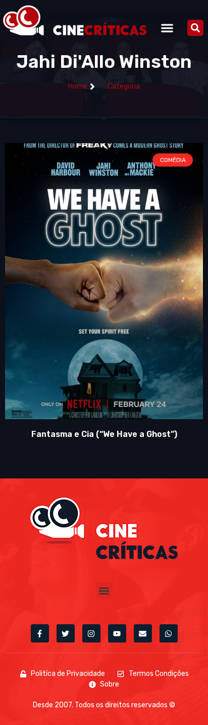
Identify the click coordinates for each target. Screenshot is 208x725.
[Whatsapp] (169, 633)
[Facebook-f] (40, 633)
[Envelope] (143, 633)
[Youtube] (117, 633)
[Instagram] (91, 633)
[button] (167, 27)
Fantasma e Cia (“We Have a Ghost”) (104, 434)
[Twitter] (66, 633)
